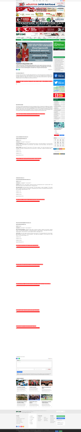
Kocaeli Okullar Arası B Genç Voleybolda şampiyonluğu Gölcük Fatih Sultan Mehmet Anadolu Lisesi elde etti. (34, 405)
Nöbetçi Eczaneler (52, 418)
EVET (56, 130)
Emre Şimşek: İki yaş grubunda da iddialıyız (59, 64)
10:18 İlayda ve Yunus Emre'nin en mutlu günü (30, 39)
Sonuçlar (62, 135)
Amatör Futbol (22, 38)
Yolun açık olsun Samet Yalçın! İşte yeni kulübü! (59, 61)
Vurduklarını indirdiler (21, 387)
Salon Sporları (39, 38)
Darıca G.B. (39, 418)
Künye (31, 422)
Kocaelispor (19, 37)
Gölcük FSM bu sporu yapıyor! (33, 402)
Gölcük (28, 37)
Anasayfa (17, 41)
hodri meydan (18, 423)
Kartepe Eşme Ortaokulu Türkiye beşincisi (46, 402)
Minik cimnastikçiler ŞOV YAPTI (46, 388)
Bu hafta (59, 49)
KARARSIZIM (57, 133)
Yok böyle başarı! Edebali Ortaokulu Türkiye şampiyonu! (22, 402)
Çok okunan (56, 48)
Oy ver (56, 135)
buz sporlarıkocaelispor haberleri (54, 39)
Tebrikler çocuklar (32, 387)
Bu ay (63, 49)
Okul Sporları (44, 38)
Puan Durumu (52, 420)
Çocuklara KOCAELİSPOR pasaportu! (59, 68)
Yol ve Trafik (51, 417)
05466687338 (61, 418)
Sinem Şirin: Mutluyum (57, 69)
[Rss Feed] (64, 0)
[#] (18, 411)
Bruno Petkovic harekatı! (58, 65)
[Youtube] (63, 0)
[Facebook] (60, 0)
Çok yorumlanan (62, 48)
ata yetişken (47, 39)
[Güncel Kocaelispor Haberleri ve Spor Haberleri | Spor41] (20, 34)
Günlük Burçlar (52, 422)
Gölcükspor (39, 420)
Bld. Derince (31, 38)
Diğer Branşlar (46, 420)
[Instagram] (62, 0)
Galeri (54, 37)
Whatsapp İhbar (61, 416)
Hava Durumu (52, 419)
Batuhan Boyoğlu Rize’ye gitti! (59, 60)
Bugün (55, 49)
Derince (45, 417)
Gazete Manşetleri (52, 421)
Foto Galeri (32, 417)
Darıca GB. (35, 38)
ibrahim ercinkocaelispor (19, 422)
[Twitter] (61, 0)
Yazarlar (50, 37)
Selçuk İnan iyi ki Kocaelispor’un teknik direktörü (58, 57)
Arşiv (31, 420)
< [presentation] (21, 39)
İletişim (31, 423)
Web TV (57, 38)
